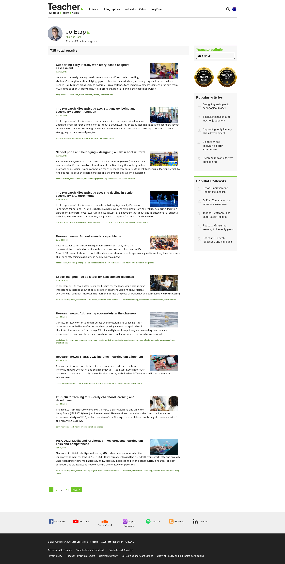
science (158, 340)
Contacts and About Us (121, 550)
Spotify (155, 521)
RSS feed (179, 521)
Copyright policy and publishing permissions (180, 555)
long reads (149, 262)
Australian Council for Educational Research (76, 541)
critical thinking (83, 470)
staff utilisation (111, 222)
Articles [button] (94, 9)
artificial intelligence (65, 299)
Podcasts (130, 9)
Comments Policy (108, 555)
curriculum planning (78, 340)
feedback (92, 299)
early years (61, 94)
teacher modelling (130, 299)
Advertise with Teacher (60, 550)
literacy (96, 94)
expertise (123, 222)
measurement (85, 94)
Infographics (112, 9)
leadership (144, 299)
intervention (88, 138)
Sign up (206, 55)
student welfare (63, 138)
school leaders (76, 178)
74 (67, 489)
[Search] (228, 8)
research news (101, 138)
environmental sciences (143, 340)
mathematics (88, 383)
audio (111, 138)
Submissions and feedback (90, 550)
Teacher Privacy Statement (80, 555)
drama (72, 222)
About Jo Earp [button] (73, 36)
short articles (107, 94)
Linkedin (203, 521)
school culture (62, 178)
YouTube (84, 521)
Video (142, 9)
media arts (81, 222)
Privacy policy (55, 555)
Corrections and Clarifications (137, 555)
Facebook (59, 521)
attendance (61, 262)
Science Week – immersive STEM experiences (213, 145)
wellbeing (76, 138)
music (90, 222)
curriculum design (123, 340)
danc (66, 222)
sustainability (62, 340)
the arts (59, 222)
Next (76, 489)
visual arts (98, 222)
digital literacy (98, 470)
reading (148, 470)
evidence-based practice (109, 299)
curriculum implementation (101, 340)
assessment (72, 94)
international (138, 262)
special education (113, 178)
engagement (84, 262)
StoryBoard (157, 9)
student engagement (94, 178)
